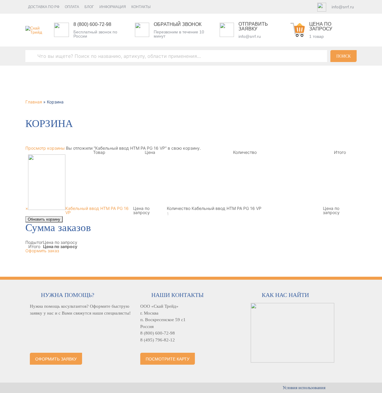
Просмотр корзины (45, 148)
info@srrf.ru (343, 6)
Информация (112, 7)
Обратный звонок (177, 24)
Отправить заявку (253, 26)
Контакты (141, 7)
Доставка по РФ (43, 7)
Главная (33, 101)
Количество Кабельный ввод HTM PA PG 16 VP (214, 208)
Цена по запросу (320, 26)
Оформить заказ (42, 250)
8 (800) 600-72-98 (92, 24)
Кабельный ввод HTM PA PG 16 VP (97, 210)
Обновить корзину (44, 219)
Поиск (343, 56)
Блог (89, 7)
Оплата (72, 7)
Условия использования (304, 388)
